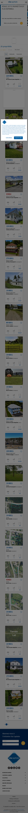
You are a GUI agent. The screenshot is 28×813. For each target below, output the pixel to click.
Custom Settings (9, 137)
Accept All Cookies (18, 137)
